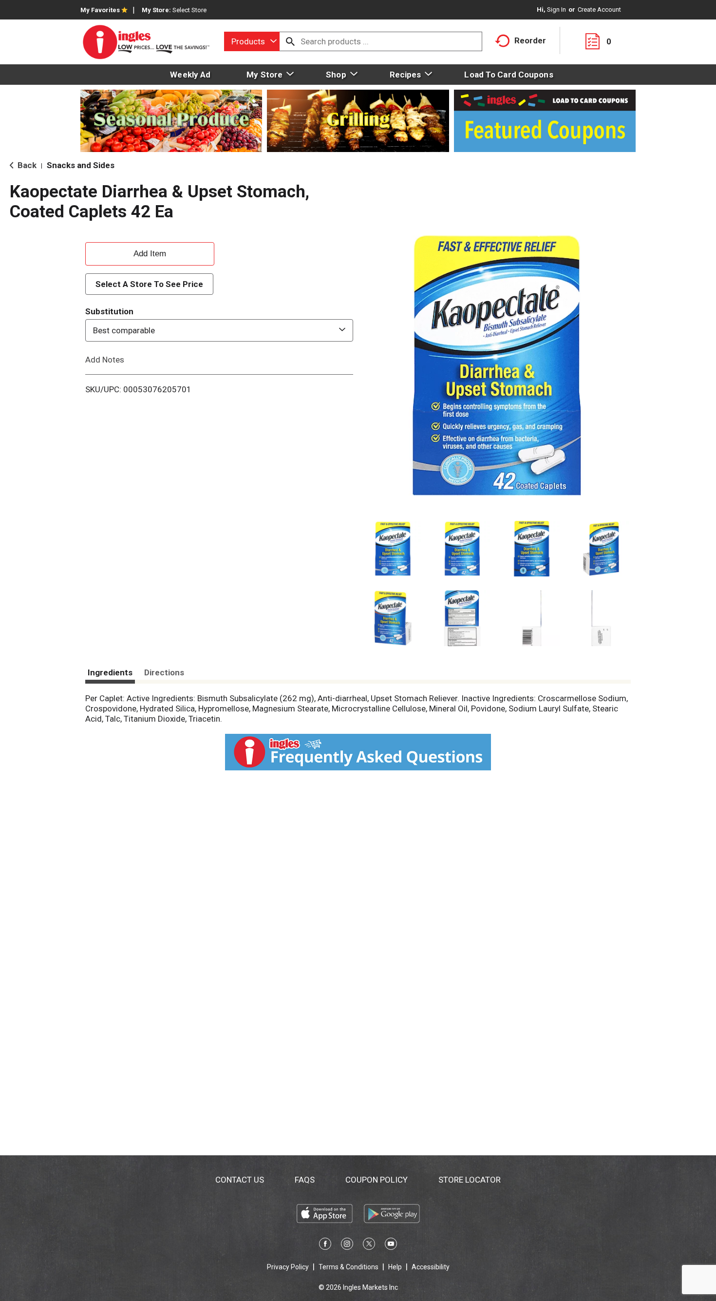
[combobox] (252, 41)
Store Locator (469, 1180)
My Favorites (100, 10)
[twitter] (369, 1245)
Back (26, 165)
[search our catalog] (290, 41)
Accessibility (431, 1267)
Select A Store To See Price (149, 284)
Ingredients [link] (110, 672)
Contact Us (239, 1180)
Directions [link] (164, 672)
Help (395, 1267)
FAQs (305, 1180)
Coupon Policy (376, 1180)
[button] (393, 549)
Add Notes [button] (104, 359)
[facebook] (325, 1245)
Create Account (599, 9)
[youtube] (391, 1245)
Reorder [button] (530, 40)
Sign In (556, 9)
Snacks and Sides (80, 165)
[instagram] (347, 1245)
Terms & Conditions (348, 1267)
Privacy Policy (288, 1267)
